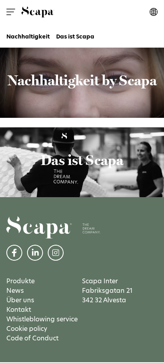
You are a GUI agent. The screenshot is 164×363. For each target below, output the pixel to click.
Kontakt (18, 309)
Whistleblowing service (42, 319)
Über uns (20, 300)
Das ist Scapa (75, 36)
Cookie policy (26, 328)
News (15, 290)
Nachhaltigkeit (28, 36)
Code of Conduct (32, 338)
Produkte (20, 281)
